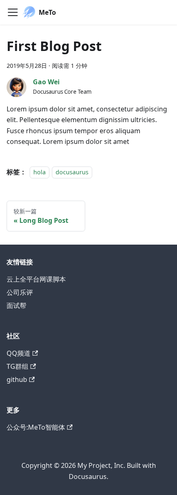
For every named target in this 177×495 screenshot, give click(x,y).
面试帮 (16, 305)
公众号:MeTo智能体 (36, 427)
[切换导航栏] (13, 12)
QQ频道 (18, 353)
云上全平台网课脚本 (36, 279)
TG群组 (17, 366)
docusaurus (72, 172)
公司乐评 (20, 292)
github (17, 379)
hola (39, 172)
